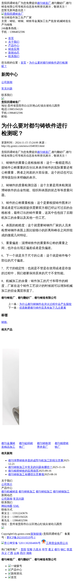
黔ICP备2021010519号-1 (21, 537)
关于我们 (13, 41)
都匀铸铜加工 (61, 491)
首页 (11, 38)
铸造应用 (13, 49)
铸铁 (4, 322)
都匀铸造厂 (44, 3)
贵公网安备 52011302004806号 (22, 543)
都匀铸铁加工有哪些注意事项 (26, 474)
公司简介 (6, 484)
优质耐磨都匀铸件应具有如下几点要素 (42, 307)
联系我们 (13, 56)
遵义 (51, 549)
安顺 (29, 549)
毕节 (44, 549)
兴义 (4, 553)
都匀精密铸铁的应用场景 (23, 470)
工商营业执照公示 (57, 543)
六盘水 (37, 549)
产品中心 (13, 45)
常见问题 (18, 498)
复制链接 (36, 533)
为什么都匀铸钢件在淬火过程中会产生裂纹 (45, 304)
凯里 (69, 549)
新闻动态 (13, 52)
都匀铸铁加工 (27, 491)
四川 (22, 553)
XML (16, 506)
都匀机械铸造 (9, 491)
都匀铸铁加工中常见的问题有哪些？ (30, 467)
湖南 (29, 553)
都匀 (57, 549)
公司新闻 (6, 498)
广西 (10, 553)
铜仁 (63, 549)
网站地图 (6, 506)
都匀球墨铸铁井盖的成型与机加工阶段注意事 (35, 460)
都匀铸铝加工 (44, 491)
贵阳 (23, 549)
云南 (16, 553)
